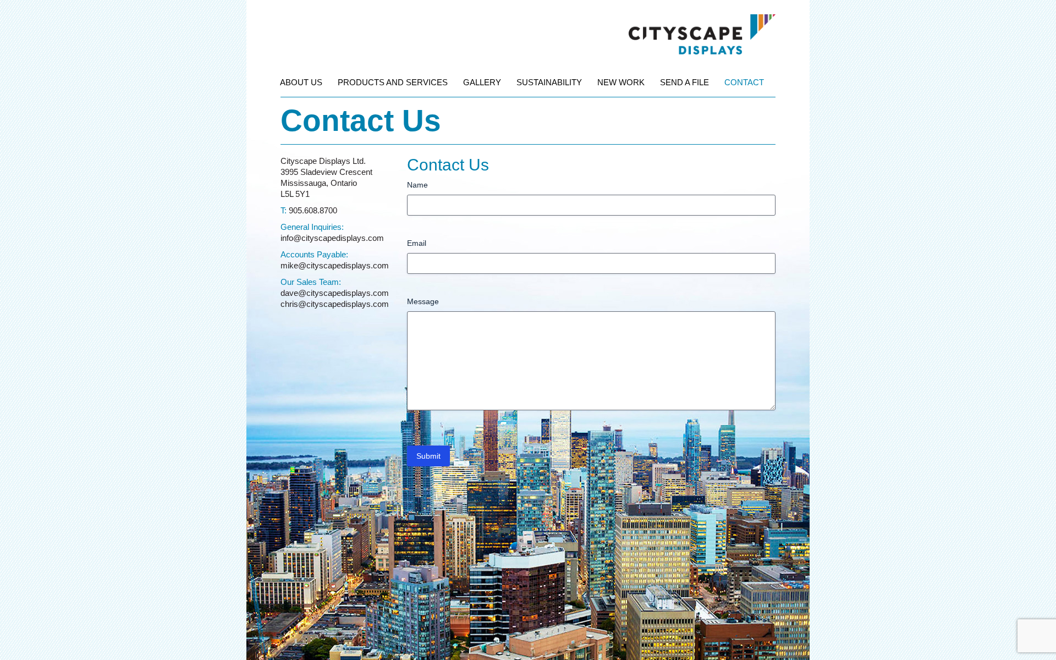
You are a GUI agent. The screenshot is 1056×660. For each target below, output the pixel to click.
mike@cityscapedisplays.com (334, 265)
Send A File (684, 82)
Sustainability (549, 82)
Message (423, 301)
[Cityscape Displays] (702, 20)
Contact (744, 82)
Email (416, 243)
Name (417, 184)
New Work (621, 82)
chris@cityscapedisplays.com (334, 304)
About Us (301, 82)
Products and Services (393, 82)
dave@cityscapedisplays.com (334, 293)
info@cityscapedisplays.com (332, 238)
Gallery (482, 82)
